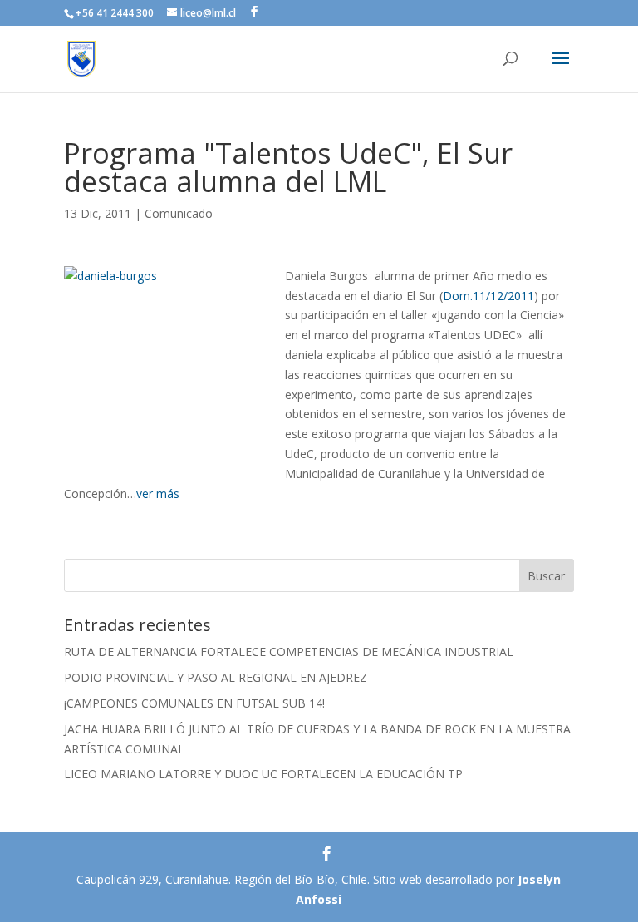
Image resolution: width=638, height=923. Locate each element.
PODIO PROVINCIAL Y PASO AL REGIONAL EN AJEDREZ (215, 677)
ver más (157, 493)
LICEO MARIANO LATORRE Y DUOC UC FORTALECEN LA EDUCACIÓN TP (263, 774)
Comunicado (179, 213)
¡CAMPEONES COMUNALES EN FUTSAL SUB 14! (194, 703)
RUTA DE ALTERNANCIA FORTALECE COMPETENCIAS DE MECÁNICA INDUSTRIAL (288, 651)
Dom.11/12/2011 (488, 296)
